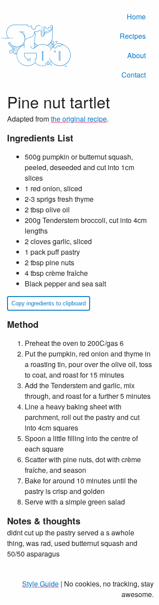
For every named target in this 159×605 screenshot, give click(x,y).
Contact (133, 75)
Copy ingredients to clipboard (48, 303)
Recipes (133, 36)
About (136, 55)
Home (136, 16)
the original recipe (79, 119)
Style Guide (40, 584)
